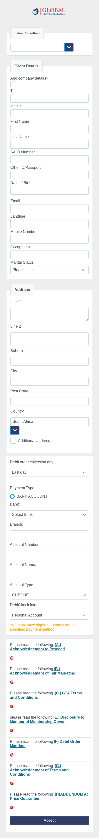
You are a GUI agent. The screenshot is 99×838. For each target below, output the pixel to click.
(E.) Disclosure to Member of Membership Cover (47, 719)
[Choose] (69, 47)
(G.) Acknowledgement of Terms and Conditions (39, 770)
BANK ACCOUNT (32, 496)
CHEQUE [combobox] (20, 595)
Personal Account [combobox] (27, 615)
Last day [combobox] (19, 472)
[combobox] (37, 47)
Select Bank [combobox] (22, 514)
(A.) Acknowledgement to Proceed (37, 647)
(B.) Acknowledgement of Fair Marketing (42, 671)
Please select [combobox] (24, 270)
